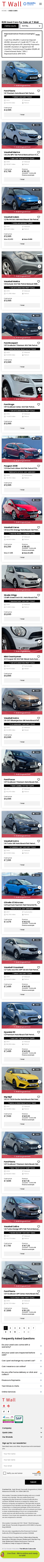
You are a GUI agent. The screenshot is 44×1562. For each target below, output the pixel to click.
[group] (22, 74)
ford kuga (9, 404)
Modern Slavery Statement (21, 1539)
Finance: (25, 169)
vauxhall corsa (11, 527)
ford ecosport (11, 343)
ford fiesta (9, 90)
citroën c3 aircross (13, 902)
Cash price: (8, 107)
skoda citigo (10, 595)
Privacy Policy (7, 1537)
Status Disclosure (20, 1541)
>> (28, 1332)
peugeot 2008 (10, 466)
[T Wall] (11, 3)
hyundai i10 (9, 1032)
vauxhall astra (11, 718)
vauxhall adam (11, 217)
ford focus (9, 779)
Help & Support (17, 1543)
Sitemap (26, 1543)
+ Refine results (10, 26)
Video (37, 125)
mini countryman (12, 656)
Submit (33, 1482)
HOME (4, 11)
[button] (39, 75)
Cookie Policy (18, 1537)
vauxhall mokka (12, 281)
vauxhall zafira (11, 1226)
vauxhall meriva (12, 152)
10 (15, 1332)
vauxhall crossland (13, 967)
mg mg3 (8, 1097)
